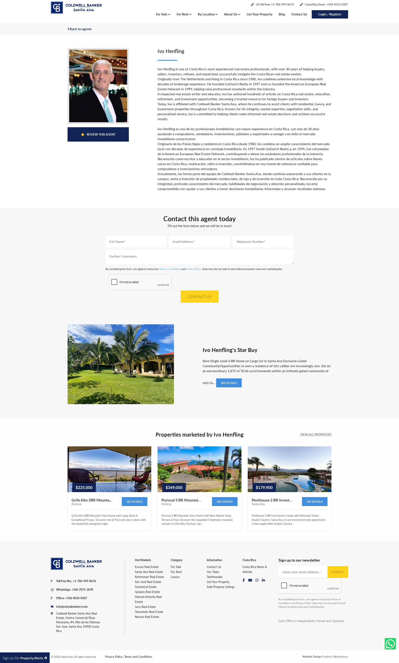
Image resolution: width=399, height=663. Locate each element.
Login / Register (329, 14)
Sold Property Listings (221, 587)
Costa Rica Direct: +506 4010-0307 (326, 4)
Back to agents (80, 28)
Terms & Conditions (170, 269)
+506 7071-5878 (82, 589)
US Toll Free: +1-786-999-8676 (274, 4)
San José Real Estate (148, 582)
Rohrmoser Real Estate (149, 577)
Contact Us (299, 14)
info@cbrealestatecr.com (72, 606)
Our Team (213, 572)
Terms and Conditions (138, 656)
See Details (229, 383)
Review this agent (100, 134)
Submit (337, 571)
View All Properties (315, 434)
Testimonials (214, 577)
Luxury (175, 577)
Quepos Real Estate (147, 592)
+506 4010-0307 (76, 598)
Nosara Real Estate (147, 617)
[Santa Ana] (76, 8)
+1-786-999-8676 (84, 581)
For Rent (183, 14)
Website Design (311, 656)
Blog (282, 14)
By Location (207, 14)
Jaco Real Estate (145, 607)
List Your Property (259, 14)
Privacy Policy (193, 269)
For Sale (162, 14)
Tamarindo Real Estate (149, 612)
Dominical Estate (145, 587)
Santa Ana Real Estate (149, 572)
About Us (231, 14)
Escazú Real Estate (147, 567)
